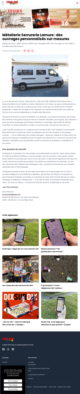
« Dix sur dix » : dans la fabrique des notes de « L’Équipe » (16, 323)
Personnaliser (13, 389)
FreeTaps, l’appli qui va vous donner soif (20, 249)
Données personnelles (40, 387)
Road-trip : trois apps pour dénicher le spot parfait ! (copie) (56, 323)
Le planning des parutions (36, 374)
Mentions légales (26, 387)
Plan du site (52, 387)
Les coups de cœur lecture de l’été (17, 285)
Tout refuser (12, 385)
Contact (30, 378)
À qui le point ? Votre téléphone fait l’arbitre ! (52, 286)
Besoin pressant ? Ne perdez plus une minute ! (52, 250)
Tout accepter (13, 381)
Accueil (4, 362)
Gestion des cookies (64, 387)
